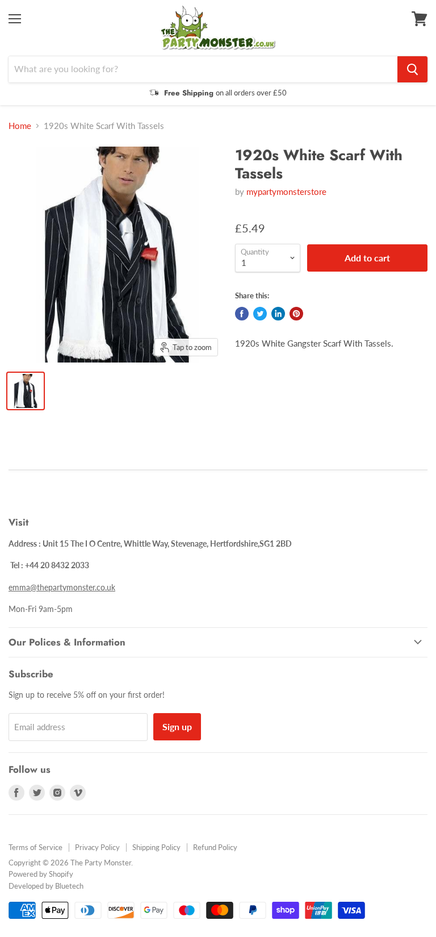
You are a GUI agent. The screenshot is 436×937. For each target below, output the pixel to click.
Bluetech (69, 885)
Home (20, 126)
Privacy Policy (97, 847)
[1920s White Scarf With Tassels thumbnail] (25, 391)
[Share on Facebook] (242, 313)
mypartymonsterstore (286, 191)
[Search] (412, 69)
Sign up (177, 726)
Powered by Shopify (41, 873)
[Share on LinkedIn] (278, 313)
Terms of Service (35, 847)
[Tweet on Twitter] (260, 313)
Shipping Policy (156, 847)
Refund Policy (215, 847)
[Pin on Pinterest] (296, 313)
